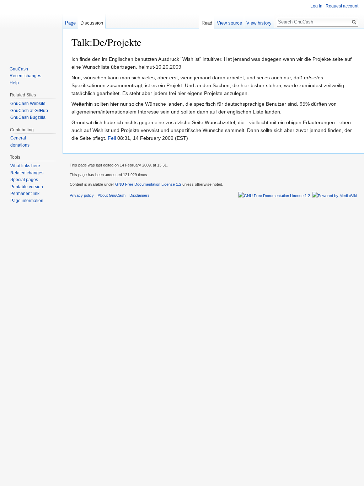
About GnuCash (111, 195)
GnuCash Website (28, 103)
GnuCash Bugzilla (28, 117)
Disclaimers (139, 195)
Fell (112, 138)
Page (70, 23)
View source (229, 23)
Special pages (24, 179)
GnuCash (19, 69)
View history (259, 23)
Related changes (26, 172)
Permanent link (24, 193)
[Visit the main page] (31, 28)
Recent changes (25, 75)
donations (20, 145)
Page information (26, 200)
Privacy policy (82, 195)
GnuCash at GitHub (29, 110)
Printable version (26, 186)
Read (207, 23)
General (18, 138)
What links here (25, 165)
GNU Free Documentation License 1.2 (148, 184)
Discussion (91, 23)
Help (14, 82)
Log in (316, 6)
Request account (342, 6)
